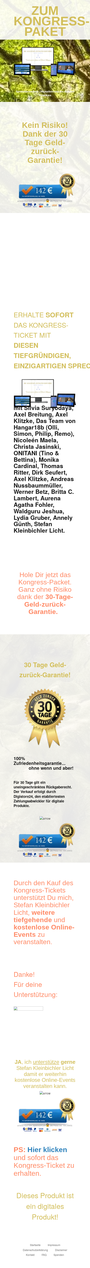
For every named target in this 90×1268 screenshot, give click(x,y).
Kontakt (30, 1254)
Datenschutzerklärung (35, 1250)
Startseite (35, 1245)
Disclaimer (61, 1250)
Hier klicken (47, 1150)
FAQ (44, 1254)
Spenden (59, 1254)
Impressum (54, 1245)
